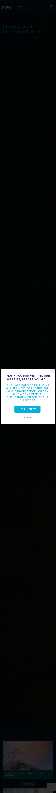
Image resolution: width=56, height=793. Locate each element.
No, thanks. (27, 417)
